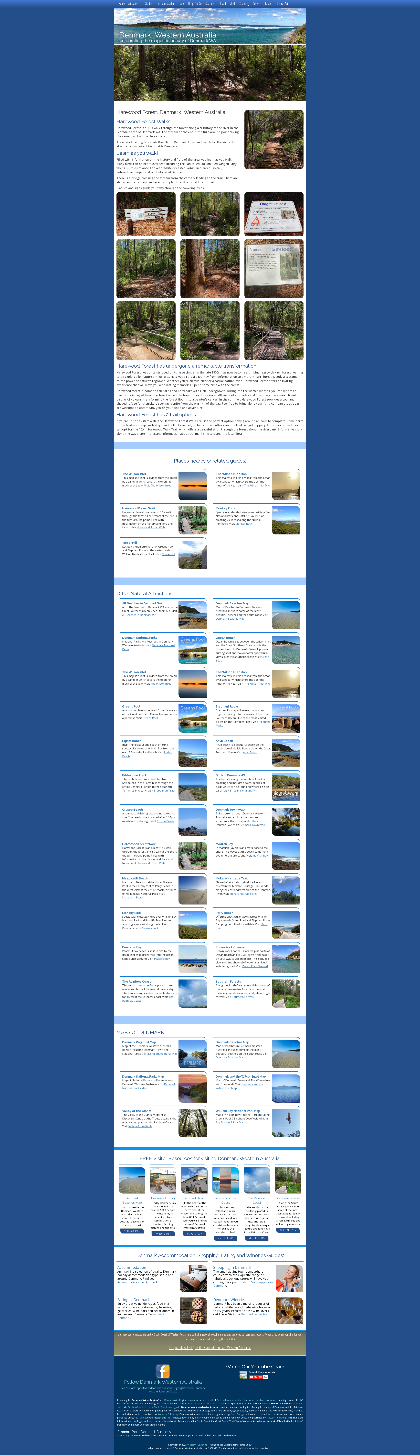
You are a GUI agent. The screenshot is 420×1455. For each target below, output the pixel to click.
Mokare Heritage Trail (232, 878)
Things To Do (195, 3)
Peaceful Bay (132, 947)
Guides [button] (149, 3)
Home (121, 3)
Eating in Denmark (133, 1299)
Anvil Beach (224, 741)
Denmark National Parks (139, 637)
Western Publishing (168, 1414)
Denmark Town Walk (230, 809)
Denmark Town (194, 1198)
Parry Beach (224, 912)
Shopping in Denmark (232, 1267)
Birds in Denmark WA (231, 775)
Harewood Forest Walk (139, 508)
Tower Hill (129, 542)
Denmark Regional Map (139, 1042)
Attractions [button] (134, 3)
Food (223, 3)
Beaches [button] (210, 3)
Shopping (244, 3)
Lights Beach (131, 741)
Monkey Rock (225, 508)
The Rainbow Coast (136, 981)
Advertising (123, 1435)
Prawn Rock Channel (231, 947)
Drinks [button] (256, 3)
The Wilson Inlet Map (231, 474)
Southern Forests (228, 981)
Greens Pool (131, 706)
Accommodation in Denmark (137, 1282)
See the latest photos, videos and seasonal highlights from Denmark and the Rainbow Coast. (163, 1389)
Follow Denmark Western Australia (163, 1382)
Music (232, 3)
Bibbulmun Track (134, 775)
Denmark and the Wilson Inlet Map (241, 1076)
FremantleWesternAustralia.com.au (200, 1403)
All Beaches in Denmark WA (142, 603)
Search (281, 3)
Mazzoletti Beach (135, 878)
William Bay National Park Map (238, 1111)
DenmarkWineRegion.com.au (180, 1400)
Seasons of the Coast (225, 1200)
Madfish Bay (224, 844)
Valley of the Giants (136, 1111)
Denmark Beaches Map (232, 603)
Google (240, 1414)
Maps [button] (268, 3)
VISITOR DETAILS (132, 1231)
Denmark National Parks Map (143, 1076)
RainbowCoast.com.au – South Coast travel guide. (154, 1407)
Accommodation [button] (166, 3)
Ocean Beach (225, 637)
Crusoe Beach (132, 809)
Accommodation (131, 1267)
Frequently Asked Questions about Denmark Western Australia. (210, 1347)
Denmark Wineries (229, 1299)
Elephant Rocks (227, 706)
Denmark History (163, 1198)
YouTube (139, 1417)
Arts (182, 3)
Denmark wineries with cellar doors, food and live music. (247, 1400)
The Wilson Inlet (134, 474)
